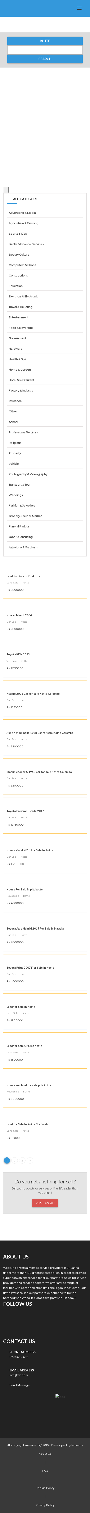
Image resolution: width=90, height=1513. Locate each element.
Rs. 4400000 (15, 981)
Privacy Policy (45, 1505)
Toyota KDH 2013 (18, 654)
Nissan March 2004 (19, 615)
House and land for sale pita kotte (28, 1085)
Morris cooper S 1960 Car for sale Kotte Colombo (39, 772)
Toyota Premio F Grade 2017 (25, 811)
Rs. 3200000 (14, 746)
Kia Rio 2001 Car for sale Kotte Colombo (33, 693)
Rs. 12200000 (15, 864)
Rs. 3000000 (15, 1098)
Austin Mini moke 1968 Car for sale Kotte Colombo (39, 732)
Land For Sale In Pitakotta (23, 576)
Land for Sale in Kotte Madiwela (27, 1124)
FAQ (45, 1470)
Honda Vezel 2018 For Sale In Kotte (29, 850)
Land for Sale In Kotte (20, 1006)
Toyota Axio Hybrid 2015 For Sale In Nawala (35, 928)
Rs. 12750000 (15, 824)
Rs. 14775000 (14, 668)
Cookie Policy (45, 1488)
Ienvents (77, 1445)
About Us (45, 1453)
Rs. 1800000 (14, 1020)
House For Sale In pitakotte (24, 889)
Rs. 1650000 (14, 707)
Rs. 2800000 (15, 589)
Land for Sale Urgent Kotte (24, 1045)
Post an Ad (45, 1203)
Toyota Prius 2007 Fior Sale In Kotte (30, 967)
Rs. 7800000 (15, 942)
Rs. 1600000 (14, 1059)
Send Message (19, 1385)
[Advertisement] (45, 123)
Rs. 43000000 (16, 903)
